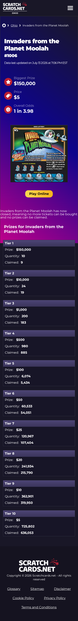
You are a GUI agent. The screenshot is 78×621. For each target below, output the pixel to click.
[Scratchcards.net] (15, 9)
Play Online (39, 194)
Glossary (13, 589)
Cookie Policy (23, 598)
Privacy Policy (55, 598)
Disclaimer (62, 589)
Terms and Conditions (39, 607)
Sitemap (37, 589)
